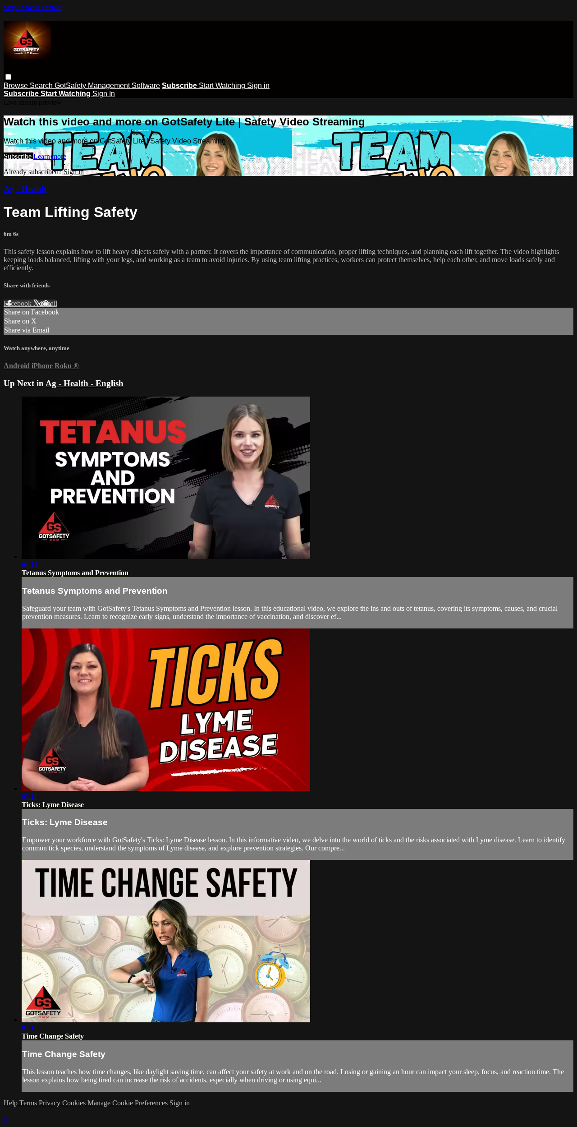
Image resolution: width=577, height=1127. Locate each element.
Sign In (103, 93)
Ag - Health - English (85, 383)
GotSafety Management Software (107, 85)
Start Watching (223, 85)
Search (42, 85)
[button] (8, 77)
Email (49, 303)
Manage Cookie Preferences (128, 1103)
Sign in (258, 85)
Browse (17, 85)
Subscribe (18, 156)
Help (11, 1103)
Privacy (50, 1103)
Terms (29, 1103)
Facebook (18, 303)
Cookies (74, 1103)
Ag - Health (25, 189)
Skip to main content (33, 7)
